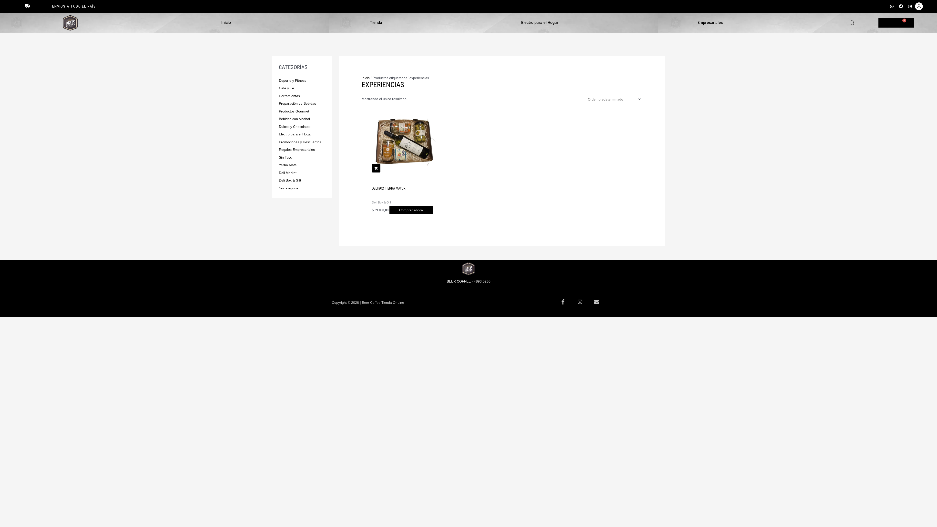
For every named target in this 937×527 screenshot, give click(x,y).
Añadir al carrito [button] (376, 168)
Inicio (226, 22)
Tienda (376, 22)
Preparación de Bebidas (297, 103)
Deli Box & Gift (290, 180)
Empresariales (710, 22)
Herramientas (289, 96)
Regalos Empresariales (297, 150)
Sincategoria (288, 188)
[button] (227, 22)
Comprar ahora (411, 210)
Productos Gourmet (294, 111)
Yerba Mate (288, 165)
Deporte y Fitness (292, 80)
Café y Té (286, 88)
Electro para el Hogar (539, 22)
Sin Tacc (285, 157)
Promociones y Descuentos (300, 142)
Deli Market (287, 173)
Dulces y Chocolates (294, 127)
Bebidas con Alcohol (294, 119)
